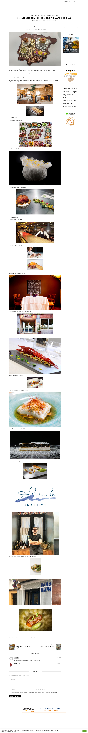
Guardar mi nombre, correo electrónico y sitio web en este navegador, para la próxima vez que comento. (34, 692)
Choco (11, 219)
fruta (67, 97)
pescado (64, 103)
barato (73, 92)
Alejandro (12, 311)
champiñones (69, 94)
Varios (35, 26)
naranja (75, 100)
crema (73, 94)
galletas (70, 97)
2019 (44, 632)
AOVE (71, 91)
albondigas (67, 91)
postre (72, 103)
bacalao (69, 92)
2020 (42, 632)
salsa (73, 105)
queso (64, 105)
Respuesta (59, 657)
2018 (46, 632)
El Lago (11, 375)
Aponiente (12, 77)
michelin (18, 637)
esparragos (73, 95)
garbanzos (64, 99)
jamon (73, 99)
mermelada (68, 100)
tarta (63, 106)
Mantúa (11, 607)
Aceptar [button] (84, 730)
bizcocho (64, 94)
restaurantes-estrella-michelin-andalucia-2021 (29, 637)
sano (76, 105)
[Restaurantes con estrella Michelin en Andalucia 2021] (35, 48)
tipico (66, 106)
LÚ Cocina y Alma (13, 556)
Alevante (11, 482)
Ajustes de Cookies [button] (78, 730)
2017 (49, 632)
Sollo (11, 428)
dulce (64, 95)
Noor (11, 120)
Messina (11, 461)
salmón (70, 105)
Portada (33, 20)
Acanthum (12, 245)
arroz (64, 92)
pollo (68, 103)
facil (64, 97)
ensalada (69, 95)
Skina (11, 187)
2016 (51, 632)
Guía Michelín (51, 69)
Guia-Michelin (12, 637)
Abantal (11, 336)
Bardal (11, 148)
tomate (69, 106)
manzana (64, 100)
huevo (70, 99)
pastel (70, 102)
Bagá (11, 509)
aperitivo (75, 91)
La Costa (11, 273)
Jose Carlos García (13, 390)
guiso (67, 99)
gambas (73, 97)
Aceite (64, 91)
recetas (67, 105)
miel (71, 100)
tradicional (74, 106)
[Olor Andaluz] (44, 725)
